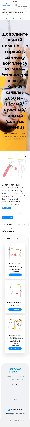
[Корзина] (26, 9)
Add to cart (8, 217)
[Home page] (5, 131)
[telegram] (17, 384)
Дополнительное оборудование (17, 230)
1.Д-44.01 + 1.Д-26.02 (21, 224)
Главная (15, 398)
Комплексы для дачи (8, 231)
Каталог (15, 399)
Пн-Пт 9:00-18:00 (22, 5)
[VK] (12, 384)
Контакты (15, 401)
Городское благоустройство (15, 19)
